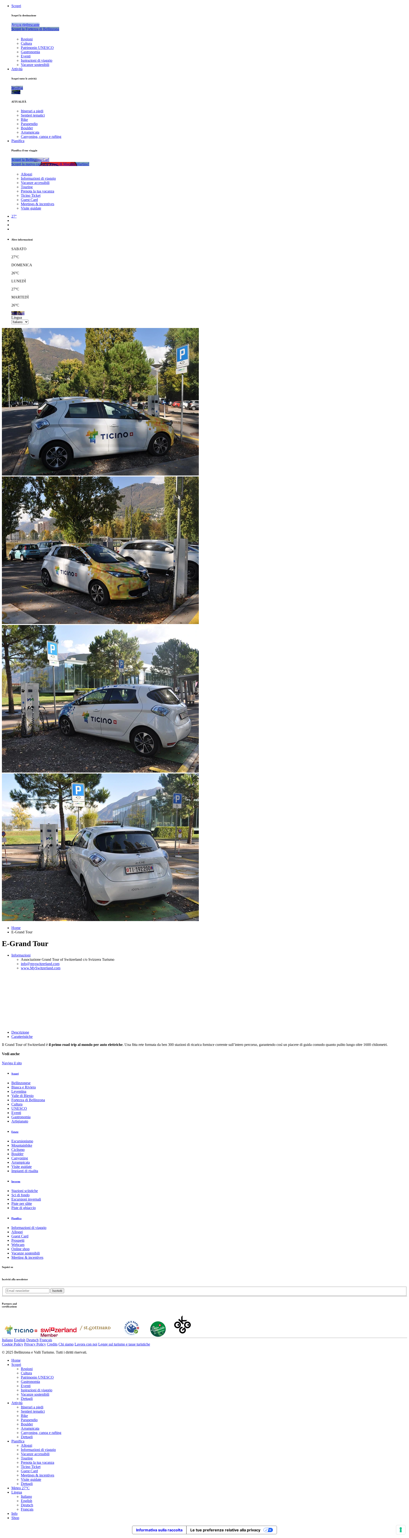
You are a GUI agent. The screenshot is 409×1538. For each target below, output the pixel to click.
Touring (27, 187)
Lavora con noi (86, 1344)
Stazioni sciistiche (24, 1191)
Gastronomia (30, 52)
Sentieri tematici (33, 115)
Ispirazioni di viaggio (36, 60)
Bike (24, 120)
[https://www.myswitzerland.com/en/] (58, 1335)
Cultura (26, 43)
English (19, 1340)
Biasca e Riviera (23, 1087)
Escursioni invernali (26, 1199)
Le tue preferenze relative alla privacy (225, 1530)
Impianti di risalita (24, 1171)
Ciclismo (18, 1150)
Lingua (16, 317)
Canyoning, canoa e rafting (41, 137)
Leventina (18, 1091)
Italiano (7, 1340)
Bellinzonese (21, 1083)
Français (46, 1340)
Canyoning (19, 1158)
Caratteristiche (22, 1037)
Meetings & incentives (37, 204)
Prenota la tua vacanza (37, 191)
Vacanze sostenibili (35, 65)
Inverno (15, 1181)
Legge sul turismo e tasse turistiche (124, 1344)
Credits (52, 1344)
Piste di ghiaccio (23, 1208)
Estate (14, 1131)
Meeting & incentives (27, 1257)
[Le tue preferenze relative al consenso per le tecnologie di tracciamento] (400, 1529)
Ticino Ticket (30, 195)
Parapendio (29, 124)
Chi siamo (66, 1344)
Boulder (27, 128)
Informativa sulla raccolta (159, 1530)
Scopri (16, 6)
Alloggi (26, 174)
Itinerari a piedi (32, 111)
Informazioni (21, 955)
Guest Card (29, 200)
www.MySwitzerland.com (40, 968)
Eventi (26, 56)
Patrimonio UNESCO (37, 48)
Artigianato (19, 1121)
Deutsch (32, 1340)
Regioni (27, 39)
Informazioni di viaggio (38, 178)
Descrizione (20, 1032)
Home (16, 928)
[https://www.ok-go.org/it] (183, 1335)
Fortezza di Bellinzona (28, 1100)
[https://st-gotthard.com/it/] (95, 1335)
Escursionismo (22, 1141)
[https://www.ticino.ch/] (21, 1335)
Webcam (17, 1245)
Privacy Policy (35, 1344)
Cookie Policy (12, 1344)
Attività (16, 69)
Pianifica (17, 141)
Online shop (20, 1249)
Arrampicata (30, 132)
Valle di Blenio (22, 1096)
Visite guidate (31, 208)
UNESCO (19, 1108)
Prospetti (17, 1240)
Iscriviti (57, 1291)
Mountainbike (21, 1145)
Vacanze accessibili (35, 183)
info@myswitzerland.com (40, 964)
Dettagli (27, 1399)
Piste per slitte (21, 1204)
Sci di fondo (20, 1195)
